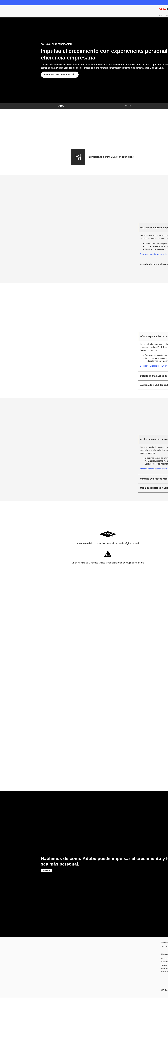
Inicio (160, 15)
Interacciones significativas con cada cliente (111, 157)
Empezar (46, 870)
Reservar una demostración (59, 74)
